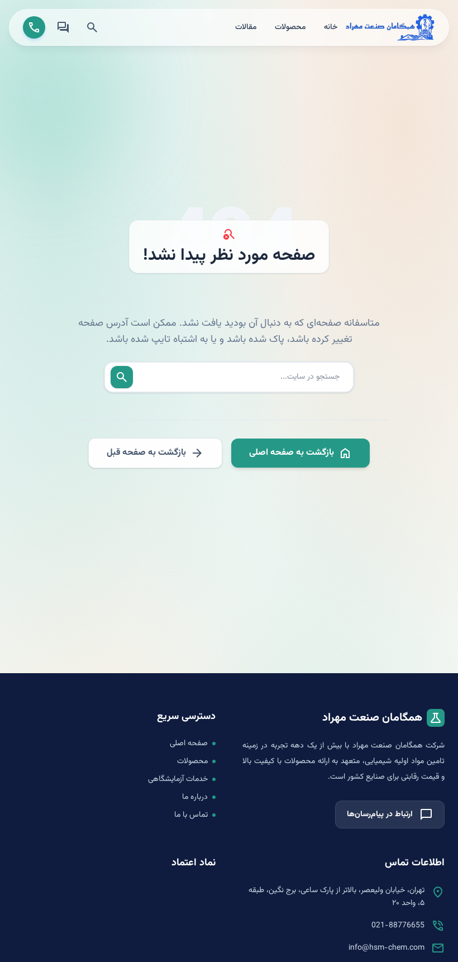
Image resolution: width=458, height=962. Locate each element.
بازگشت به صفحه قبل (155, 453)
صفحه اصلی (189, 743)
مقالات (246, 27)
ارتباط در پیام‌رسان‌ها (390, 814)
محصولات (290, 27)
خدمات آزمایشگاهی (178, 779)
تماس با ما (191, 815)
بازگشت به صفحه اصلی (300, 453)
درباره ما (195, 797)
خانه (330, 27)
